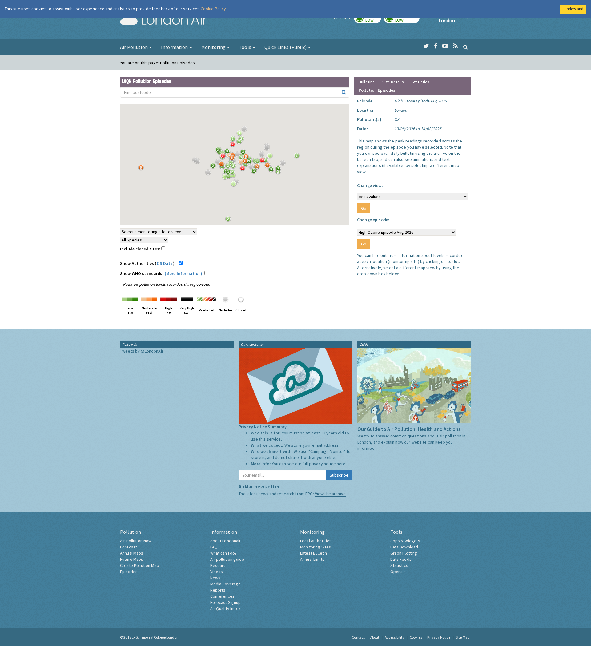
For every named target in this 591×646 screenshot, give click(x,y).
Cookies (416, 637)
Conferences (222, 596)
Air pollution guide (227, 559)
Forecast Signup (225, 602)
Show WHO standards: (161, 273)
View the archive (330, 493)
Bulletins (367, 82)
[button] (246, 130)
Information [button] (175, 47)
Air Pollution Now (135, 541)
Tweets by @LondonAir (141, 351)
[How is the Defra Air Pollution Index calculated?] (130, 299)
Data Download (404, 547)
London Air (163, 20)
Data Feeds (401, 559)
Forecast (128, 547)
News (215, 577)
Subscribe (339, 475)
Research (219, 565)
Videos (216, 571)
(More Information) (184, 273)
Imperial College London (455, 20)
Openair (397, 571)
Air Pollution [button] (134, 47)
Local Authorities (316, 541)
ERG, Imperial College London (155, 637)
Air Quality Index (225, 608)
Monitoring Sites (315, 547)
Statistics (420, 82)
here (341, 463)
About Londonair (225, 541)
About (375, 637)
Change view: (370, 185)
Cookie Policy (213, 8)
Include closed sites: (140, 249)
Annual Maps (131, 553)
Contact (358, 637)
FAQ (214, 547)
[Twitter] (426, 46)
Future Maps (131, 559)
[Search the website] (465, 47)
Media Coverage (225, 584)
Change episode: (373, 219)
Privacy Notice (438, 637)
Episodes (129, 571)
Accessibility (394, 637)
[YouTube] (445, 46)
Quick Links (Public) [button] (286, 47)
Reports (218, 590)
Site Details (393, 82)
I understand (573, 8)
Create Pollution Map (139, 565)
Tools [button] (245, 47)
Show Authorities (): (149, 263)
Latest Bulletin (313, 553)
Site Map (462, 637)
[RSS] (455, 46)
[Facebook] (436, 46)
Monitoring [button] (214, 47)
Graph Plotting (403, 553)
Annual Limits (312, 559)
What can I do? (223, 553)
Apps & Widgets (405, 541)
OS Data (165, 263)
